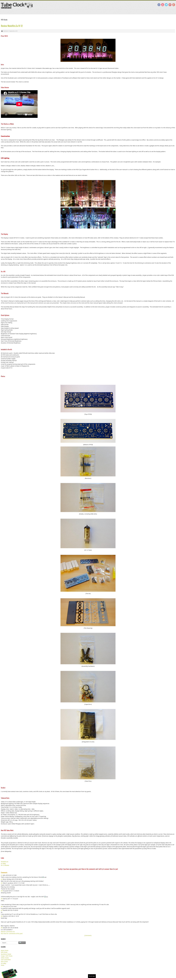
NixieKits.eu (4, 861)
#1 (1, 875)
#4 (1, 891)
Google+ (173, 4)
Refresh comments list (8, 931)
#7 (1, 910)
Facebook (158, 4)
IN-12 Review (5, 865)
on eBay (3, 863)
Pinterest (169, 4)
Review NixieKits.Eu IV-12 (12, 25)
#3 (1, 883)
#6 (1, 906)
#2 (1, 879)
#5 (1, 898)
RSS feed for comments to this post (11, 933)
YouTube (162, 4)
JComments (88, 935)
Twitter (166, 4)
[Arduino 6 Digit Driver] (10, 977)
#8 (1, 916)
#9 (1, 927)
